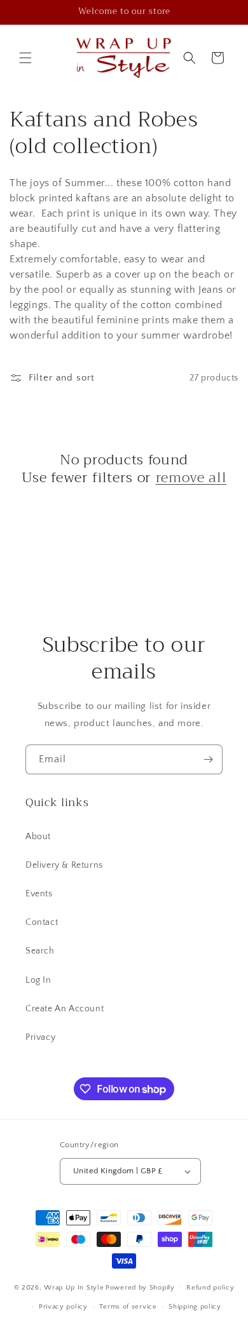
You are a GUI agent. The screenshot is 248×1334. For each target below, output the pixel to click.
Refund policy (210, 1287)
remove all (191, 478)
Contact (41, 922)
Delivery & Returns (64, 865)
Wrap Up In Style (74, 1287)
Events (39, 894)
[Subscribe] (208, 759)
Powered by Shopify (140, 1287)
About (38, 837)
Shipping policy (195, 1306)
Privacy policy (63, 1306)
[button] (25, 58)
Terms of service (127, 1306)
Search (40, 951)
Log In (38, 980)
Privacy (40, 1037)
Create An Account (64, 1009)
